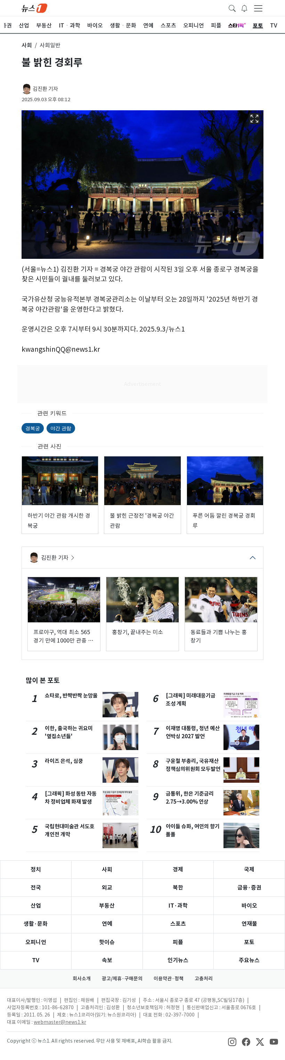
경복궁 (32, 428)
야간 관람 (60, 428)
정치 (36, 869)
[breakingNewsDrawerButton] (244, 7)
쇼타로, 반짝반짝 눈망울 (71, 695)
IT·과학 (178, 905)
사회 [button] (27, 45)
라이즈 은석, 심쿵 (64, 761)
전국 (36, 887)
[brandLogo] (34, 7)
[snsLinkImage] (232, 1041)
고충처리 (204, 978)
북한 (178, 887)
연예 (107, 923)
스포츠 (178, 923)
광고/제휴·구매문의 (122, 978)
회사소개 (82, 978)
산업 (36, 905)
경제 (178, 869)
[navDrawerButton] (258, 8)
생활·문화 (36, 923)
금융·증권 (249, 887)
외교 (107, 887)
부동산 (107, 905)
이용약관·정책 (169, 978)
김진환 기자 (45, 89)
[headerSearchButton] (232, 7)
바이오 (249, 905)
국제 (249, 869)
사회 (107, 869)
